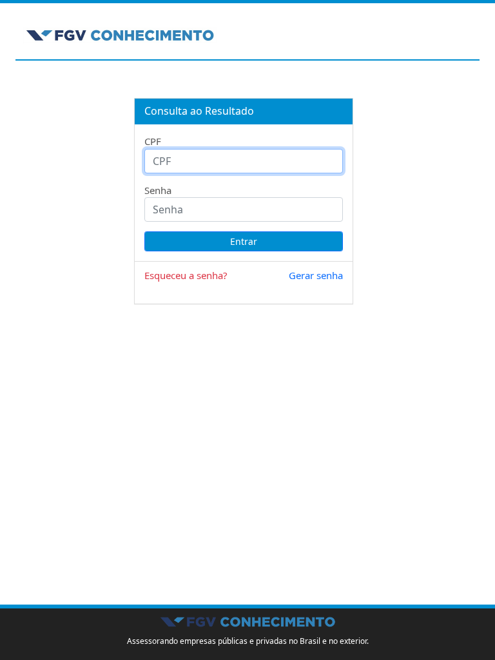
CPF (152, 141)
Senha (157, 190)
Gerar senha (316, 275)
